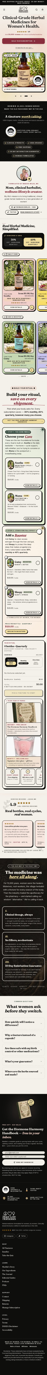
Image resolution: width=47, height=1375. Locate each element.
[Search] (36, 9)
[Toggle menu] (4, 9)
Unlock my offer (14, 1356)
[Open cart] (42, 9)
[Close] (43, 1293)
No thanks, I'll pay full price (23, 1361)
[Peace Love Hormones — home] (23, 10)
